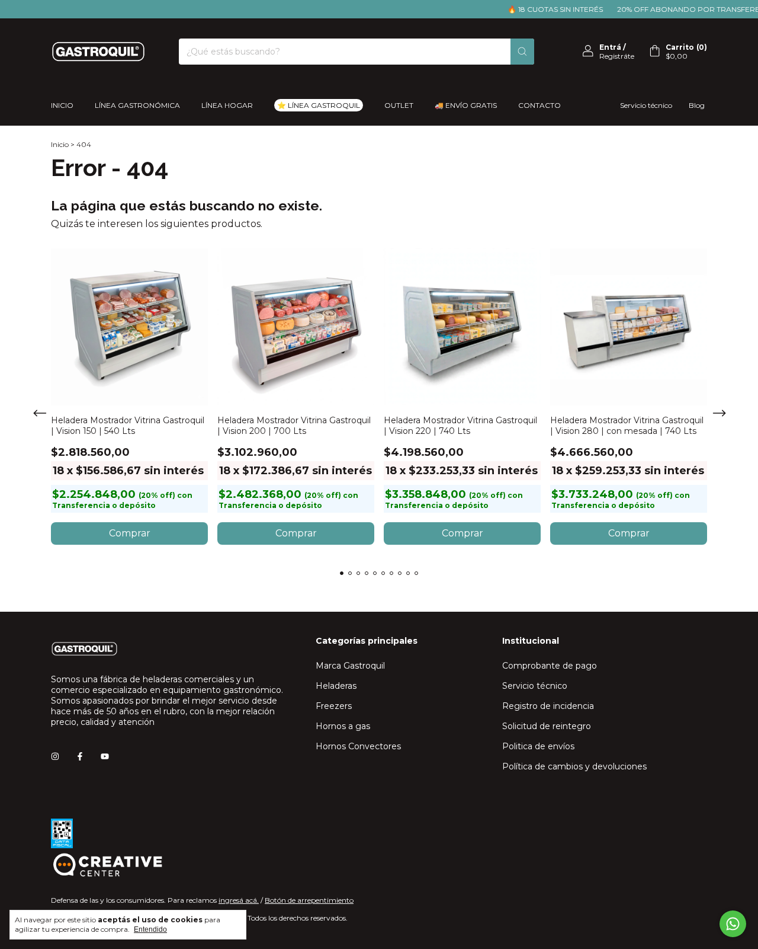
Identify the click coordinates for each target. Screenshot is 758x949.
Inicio (62, 105)
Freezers (334, 706)
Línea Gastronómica (137, 105)
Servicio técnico (646, 105)
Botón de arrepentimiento (309, 900)
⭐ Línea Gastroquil (318, 105)
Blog (697, 105)
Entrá (610, 47)
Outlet (398, 105)
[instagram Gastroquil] (55, 756)
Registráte (616, 56)
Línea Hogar (227, 105)
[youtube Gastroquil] (105, 756)
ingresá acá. (239, 900)
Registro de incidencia (548, 706)
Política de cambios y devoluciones (574, 766)
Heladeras (336, 685)
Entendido (150, 929)
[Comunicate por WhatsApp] (733, 923)
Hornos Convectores (358, 746)
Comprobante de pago (549, 665)
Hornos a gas (343, 726)
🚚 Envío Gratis (466, 105)
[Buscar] (522, 52)
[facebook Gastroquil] (80, 756)
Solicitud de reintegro (546, 726)
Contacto (539, 105)
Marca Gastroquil (350, 665)
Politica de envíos (538, 746)
